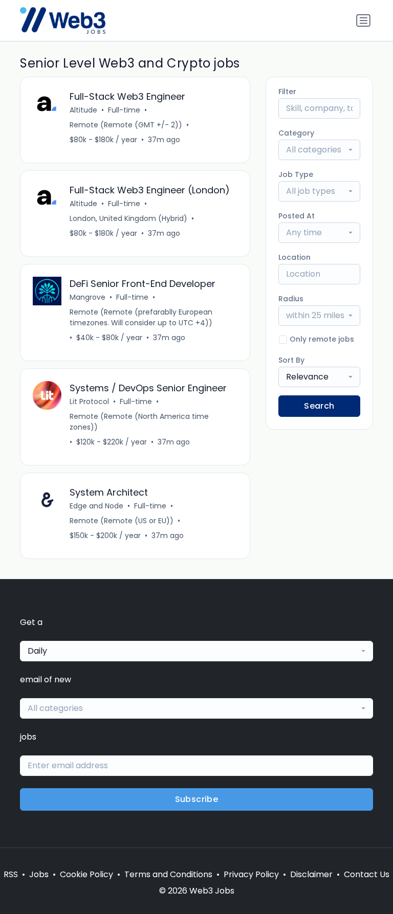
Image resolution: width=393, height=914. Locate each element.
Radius (290, 299)
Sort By (291, 360)
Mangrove (87, 297)
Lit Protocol (89, 401)
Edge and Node (96, 506)
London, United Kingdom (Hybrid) (128, 218)
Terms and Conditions (168, 874)
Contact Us (366, 874)
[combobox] (319, 150)
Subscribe (197, 799)
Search (319, 406)
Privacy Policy (251, 874)
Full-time (124, 110)
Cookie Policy (86, 874)
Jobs (39, 874)
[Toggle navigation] (363, 20)
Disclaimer (311, 874)
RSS (11, 874)
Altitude (83, 110)
